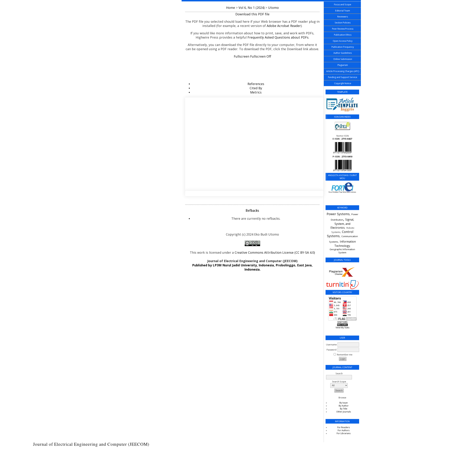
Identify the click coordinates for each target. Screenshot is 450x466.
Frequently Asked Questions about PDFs (278, 37)
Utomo (273, 7)
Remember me (344, 354)
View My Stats (342, 327)
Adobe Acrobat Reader (284, 26)
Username (331, 344)
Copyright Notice (342, 83)
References (256, 84)
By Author (344, 405)
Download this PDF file (252, 14)
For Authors (343, 430)
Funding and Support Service (342, 77)
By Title (343, 408)
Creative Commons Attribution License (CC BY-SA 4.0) (275, 252)
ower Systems (339, 214)
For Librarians (344, 433)
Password (331, 349)
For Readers (343, 427)
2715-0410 (347, 156)
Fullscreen (241, 56)
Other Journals (343, 411)
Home (230, 7)
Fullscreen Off (260, 56)
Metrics (256, 92)
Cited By (256, 88)
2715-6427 (346, 138)
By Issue (343, 402)
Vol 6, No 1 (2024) (252, 7)
